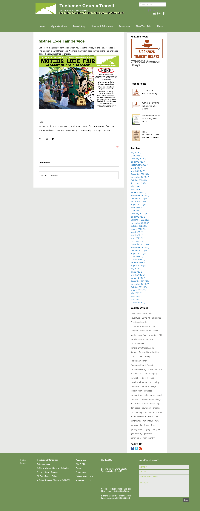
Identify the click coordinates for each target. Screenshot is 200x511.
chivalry (134, 382)
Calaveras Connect (84, 476)
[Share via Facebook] (40, 138)
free (91, 126)
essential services (139, 416)
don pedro (135, 408)
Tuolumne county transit (58, 126)
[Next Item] (159, 48)
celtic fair (143, 378)
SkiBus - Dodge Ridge (47, 476)
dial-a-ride (135, 403)
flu (141, 425)
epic (160, 412)
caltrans (144, 373)
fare (157, 420)
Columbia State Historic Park (143, 326)
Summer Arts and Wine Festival (145, 352)
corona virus (136, 395)
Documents (81, 472)
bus (160, 369)
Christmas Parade (139, 322)
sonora (42, 126)
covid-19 (134, 399)
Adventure (135, 318)
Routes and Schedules (47, 460)
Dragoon (134, 330)
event (150, 416)
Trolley (147, 356)
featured (135, 425)
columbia (135, 386)
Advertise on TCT (83, 480)
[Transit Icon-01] (154, 13)
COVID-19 (146, 318)
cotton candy (85, 130)
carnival (106, 130)
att (156, 369)
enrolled (157, 408)
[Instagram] (159, 13)
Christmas (156, 318)
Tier (141, 356)
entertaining (71, 130)
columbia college (148, 386)
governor (148, 433)
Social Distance (137, 343)
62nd (151, 313)
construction (136, 390)
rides (113, 126)
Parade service (137, 339)
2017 (145, 313)
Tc (137, 356)
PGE (160, 335)
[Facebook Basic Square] (132, 448)
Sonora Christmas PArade (142, 348)
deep (151, 399)
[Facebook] (164, 13)
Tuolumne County (139, 360)
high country (149, 438)
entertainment (150, 412)
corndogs (97, 130)
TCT (132, 356)
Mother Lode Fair (47, 130)
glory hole (150, 429)
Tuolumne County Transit (142, 365)
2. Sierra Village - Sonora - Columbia (53, 468)
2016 (139, 313)
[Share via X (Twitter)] (46, 138)
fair (107, 126)
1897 (133, 313)
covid (159, 395)
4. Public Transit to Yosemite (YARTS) (53, 480)
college (157, 382)
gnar (158, 429)
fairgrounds (136, 420)
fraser (147, 425)
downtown (99, 126)
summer (60, 130)
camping (153, 373)
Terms (23, 463)
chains (153, 378)
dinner (145, 403)
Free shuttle (145, 330)
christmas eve (145, 382)
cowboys (144, 399)
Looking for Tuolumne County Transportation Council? (114, 470)
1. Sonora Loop (43, 464)
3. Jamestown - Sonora (47, 472)
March (155, 330)
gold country (136, 433)
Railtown (149, 339)
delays (158, 399)
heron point (136, 438)
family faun (148, 420)
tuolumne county (79, 126)
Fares (78, 468)
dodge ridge (155, 403)
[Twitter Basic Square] (136, 448)
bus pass (135, 373)
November (152, 335)
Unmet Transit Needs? (149, 460)
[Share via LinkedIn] (53, 138)
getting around (137, 429)
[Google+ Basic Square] (140, 448)
